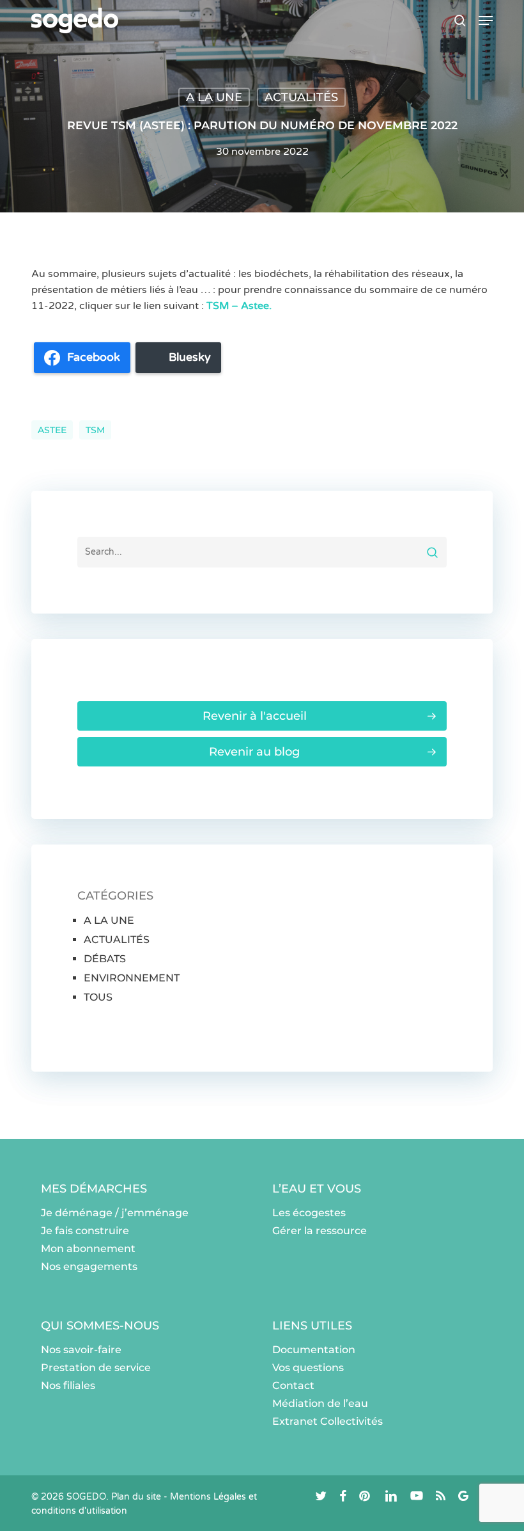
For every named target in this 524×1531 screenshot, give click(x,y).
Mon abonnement (88, 1248)
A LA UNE (214, 97)
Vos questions (308, 1367)
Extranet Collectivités (327, 1421)
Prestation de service (96, 1367)
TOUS (98, 997)
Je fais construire (85, 1231)
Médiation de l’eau (320, 1403)
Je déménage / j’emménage (115, 1213)
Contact (293, 1385)
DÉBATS (105, 959)
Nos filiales (68, 1385)
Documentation (313, 1350)
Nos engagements (89, 1266)
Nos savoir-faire (81, 1350)
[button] (486, 20)
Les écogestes (309, 1213)
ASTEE (52, 430)
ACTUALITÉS (301, 97)
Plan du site (136, 1496)
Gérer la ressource (319, 1231)
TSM (95, 430)
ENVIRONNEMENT (132, 978)
